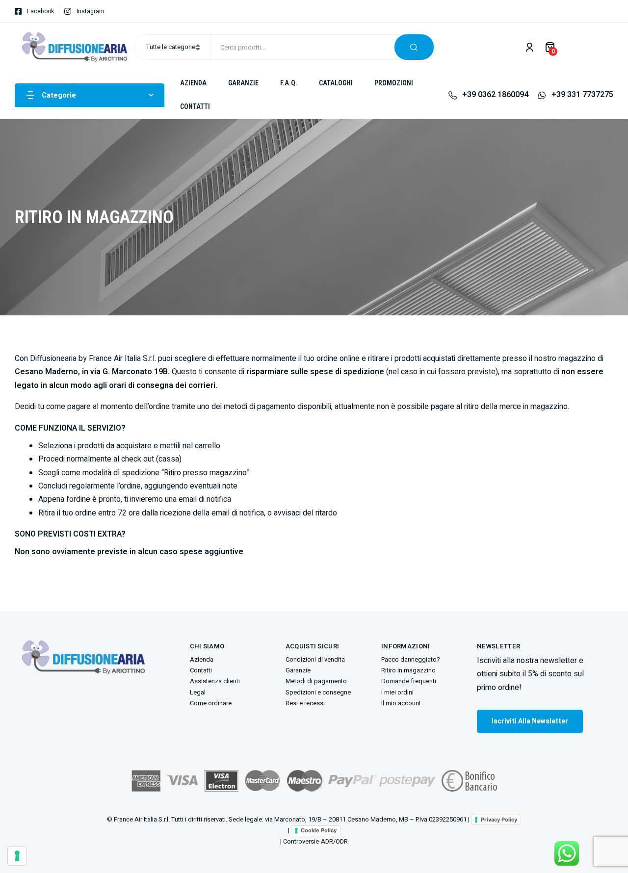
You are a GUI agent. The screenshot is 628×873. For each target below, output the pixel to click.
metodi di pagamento (259, 406)
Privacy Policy (499, 819)
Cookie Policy (319, 830)
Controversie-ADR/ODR (315, 841)
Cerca (414, 47)
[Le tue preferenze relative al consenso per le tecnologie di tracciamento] (17, 856)
